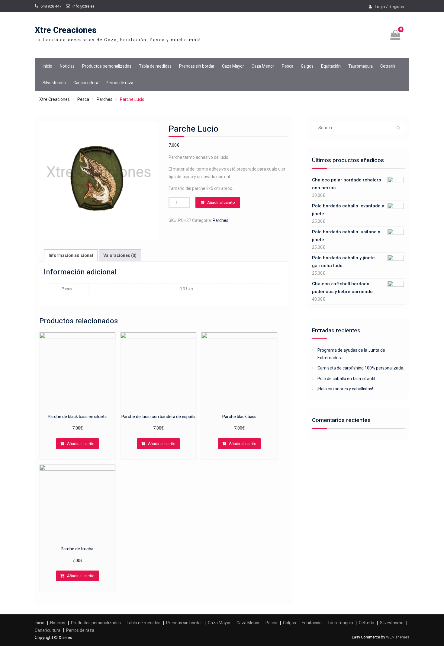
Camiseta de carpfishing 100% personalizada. (360, 368)
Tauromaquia (360, 66)
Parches (104, 99)
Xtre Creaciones (66, 30)
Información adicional (71, 255)
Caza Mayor (233, 66)
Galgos (307, 66)
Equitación (331, 66)
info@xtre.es (83, 6)
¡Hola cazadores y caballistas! (345, 388)
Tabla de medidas (155, 66)
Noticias (67, 66)
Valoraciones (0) (120, 255)
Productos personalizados (106, 66)
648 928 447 (50, 6)
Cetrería (387, 66)
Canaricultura (85, 83)
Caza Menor (263, 66)
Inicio (47, 66)
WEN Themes (397, 637)
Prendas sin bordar (196, 66)
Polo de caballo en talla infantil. (346, 378)
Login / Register (390, 6)
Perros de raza (119, 83)
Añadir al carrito (221, 202)
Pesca (287, 66)
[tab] (71, 255)
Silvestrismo (54, 83)
